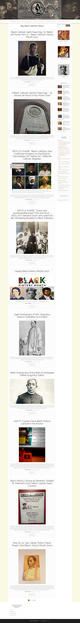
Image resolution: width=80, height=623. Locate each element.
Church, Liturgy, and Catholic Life (37, 97)
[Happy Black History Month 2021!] (32, 287)
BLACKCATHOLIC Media (62, 171)
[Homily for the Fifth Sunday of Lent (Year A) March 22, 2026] (60, 86)
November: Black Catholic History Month (31, 39)
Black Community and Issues (63, 161)
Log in (11, 609)
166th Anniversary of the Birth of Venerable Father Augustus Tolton (32, 374)
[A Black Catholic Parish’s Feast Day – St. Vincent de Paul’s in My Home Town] (32, 116)
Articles (59, 157)
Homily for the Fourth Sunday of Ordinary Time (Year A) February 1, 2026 (66, 98)
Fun (58, 175)
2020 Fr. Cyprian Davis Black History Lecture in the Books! (32, 422)
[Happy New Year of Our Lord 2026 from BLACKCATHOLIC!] (60, 122)
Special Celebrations (62, 180)
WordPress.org (13, 615)
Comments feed (13, 613)
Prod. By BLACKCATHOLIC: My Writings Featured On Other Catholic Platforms (64, 154)
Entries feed (12, 611)
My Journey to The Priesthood (64, 150)
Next (34, 600)
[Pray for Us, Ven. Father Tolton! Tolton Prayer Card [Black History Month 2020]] (32, 566)
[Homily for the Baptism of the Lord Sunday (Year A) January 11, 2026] (60, 103)
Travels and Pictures (62, 178)
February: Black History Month (32, 488)
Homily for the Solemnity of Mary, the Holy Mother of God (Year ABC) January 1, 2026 (64, 117)
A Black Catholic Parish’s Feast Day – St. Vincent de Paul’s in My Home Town (32, 94)
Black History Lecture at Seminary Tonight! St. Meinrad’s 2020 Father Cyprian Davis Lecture (32, 483)
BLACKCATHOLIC (28, 81)
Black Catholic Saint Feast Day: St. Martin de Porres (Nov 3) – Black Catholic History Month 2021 (32, 34)
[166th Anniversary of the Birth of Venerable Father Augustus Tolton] (32, 391)
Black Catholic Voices (51, 21)
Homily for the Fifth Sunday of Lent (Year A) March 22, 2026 (66, 87)
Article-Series (60, 140)
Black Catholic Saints (39, 21)
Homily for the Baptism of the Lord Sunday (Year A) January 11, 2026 (66, 104)
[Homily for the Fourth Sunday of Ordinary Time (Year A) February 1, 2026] (60, 97)
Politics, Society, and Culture (63, 169)
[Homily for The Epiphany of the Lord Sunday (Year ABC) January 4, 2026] (60, 109)
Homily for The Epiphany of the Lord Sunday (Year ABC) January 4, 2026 (64, 110)
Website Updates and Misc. (63, 190)
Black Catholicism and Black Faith (26, 97)
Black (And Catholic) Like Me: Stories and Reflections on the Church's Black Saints (64, 143)
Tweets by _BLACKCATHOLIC (63, 200)
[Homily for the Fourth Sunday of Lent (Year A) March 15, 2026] (60, 92)
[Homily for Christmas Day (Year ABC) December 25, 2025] (60, 128)
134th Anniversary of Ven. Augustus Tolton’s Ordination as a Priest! (32, 315)
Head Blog (48, 620)
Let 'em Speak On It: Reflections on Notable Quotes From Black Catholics (64, 148)
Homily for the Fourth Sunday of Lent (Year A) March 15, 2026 (66, 93)
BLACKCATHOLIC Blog (15, 21)
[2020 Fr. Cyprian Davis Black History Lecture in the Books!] (32, 444)
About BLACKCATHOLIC (27, 21)
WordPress (40, 620)
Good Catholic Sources (63, 21)
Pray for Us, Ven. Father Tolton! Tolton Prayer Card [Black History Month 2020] (32, 544)
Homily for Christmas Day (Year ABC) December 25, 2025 (66, 129)
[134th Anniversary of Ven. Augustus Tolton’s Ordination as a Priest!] (32, 338)
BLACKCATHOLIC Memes (63, 176)
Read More (32, 84)
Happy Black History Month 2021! (32, 271)
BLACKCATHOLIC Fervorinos (63, 173)
